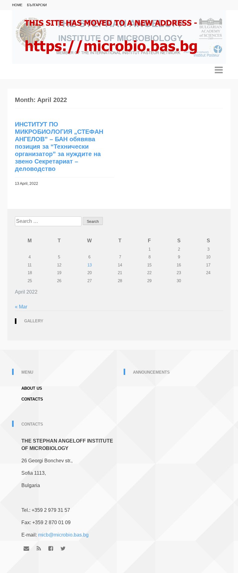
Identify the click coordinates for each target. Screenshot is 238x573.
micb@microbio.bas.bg (63, 534)
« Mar (21, 306)
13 (89, 265)
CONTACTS (32, 399)
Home (17, 5)
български (37, 5)
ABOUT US (31, 388)
